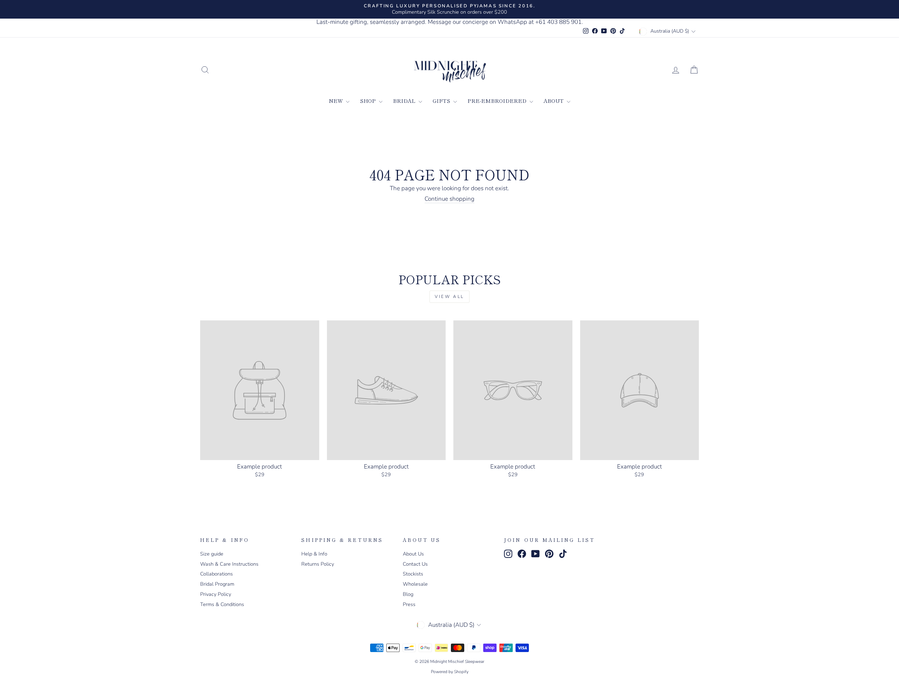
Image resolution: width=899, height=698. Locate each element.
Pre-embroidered (497, 100)
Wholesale (415, 583)
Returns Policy (317, 563)
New (336, 100)
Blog (408, 594)
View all (449, 296)
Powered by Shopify (449, 671)
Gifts (442, 100)
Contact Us (415, 563)
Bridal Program (217, 583)
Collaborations (216, 573)
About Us (413, 553)
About (554, 100)
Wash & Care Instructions (229, 563)
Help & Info (314, 553)
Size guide (211, 553)
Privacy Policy (215, 594)
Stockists (413, 573)
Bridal (405, 100)
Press (409, 604)
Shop (368, 100)
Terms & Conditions (222, 604)
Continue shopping (449, 199)
